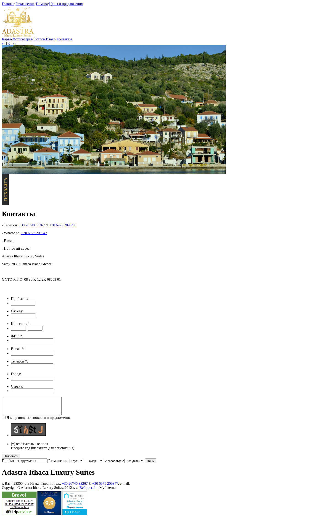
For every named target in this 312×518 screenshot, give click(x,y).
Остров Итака (44, 39)
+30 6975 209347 (62, 225)
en (3, 43)
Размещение (25, 4)
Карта (6, 39)
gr (9, 43)
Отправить (11, 456)
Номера (42, 4)
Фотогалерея (22, 39)
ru (14, 43)
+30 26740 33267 (32, 225)
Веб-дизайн (88, 488)
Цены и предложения (66, 4)
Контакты (64, 39)
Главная (8, 4)
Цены (150, 461)
